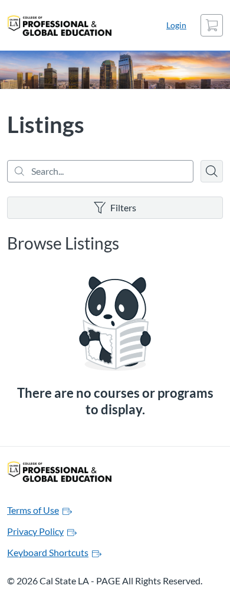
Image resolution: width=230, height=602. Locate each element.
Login (176, 25)
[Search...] (100, 171)
